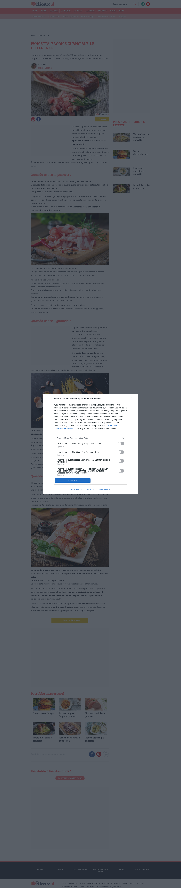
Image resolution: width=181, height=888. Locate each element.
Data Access (90, 489)
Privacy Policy (104, 489)
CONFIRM (72, 481)
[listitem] (90, 438)
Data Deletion (76, 489)
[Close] (133, 399)
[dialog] (90, 444)
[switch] (121, 443)
